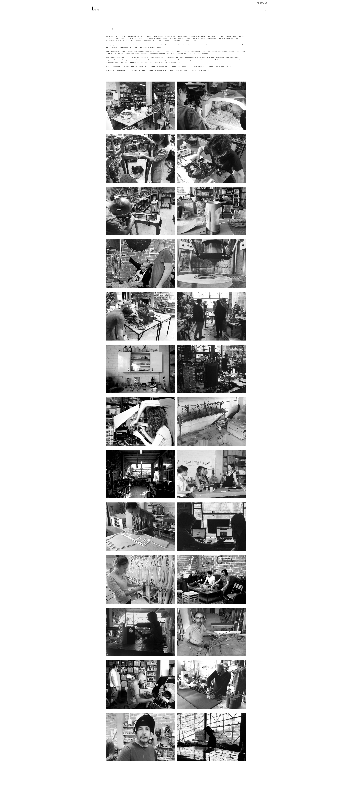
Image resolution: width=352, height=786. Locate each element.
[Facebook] (258, 3)
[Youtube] (263, 3)
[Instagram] (261, 3)
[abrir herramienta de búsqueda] (265, 11)
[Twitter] (266, 3)
